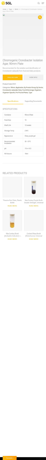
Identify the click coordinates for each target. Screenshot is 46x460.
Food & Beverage (28, 90)
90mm (16, 9)
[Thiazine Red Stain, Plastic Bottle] (12, 187)
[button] (43, 3)
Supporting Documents (33, 101)
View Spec (33, 77)
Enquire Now (12, 77)
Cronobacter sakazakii (10, 90)
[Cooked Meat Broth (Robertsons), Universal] (33, 220)
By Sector (39, 87)
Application (19, 87)
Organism (38, 90)
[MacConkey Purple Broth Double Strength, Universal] (33, 187)
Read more (12, 206)
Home (4, 9)
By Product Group (30, 87)
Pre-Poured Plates (22, 92)
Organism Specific (9, 92)
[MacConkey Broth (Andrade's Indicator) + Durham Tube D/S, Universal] (12, 220)
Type (10, 9)
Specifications (12, 101)
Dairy (20, 90)
